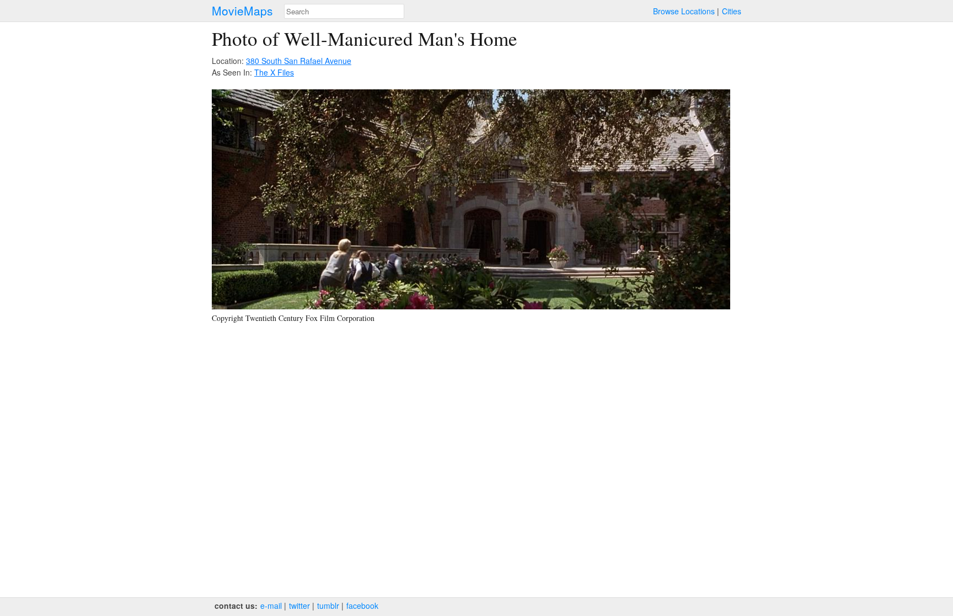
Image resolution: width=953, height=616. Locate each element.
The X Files (274, 72)
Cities (731, 11)
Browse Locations (684, 11)
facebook (362, 605)
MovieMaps (242, 11)
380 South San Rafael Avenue (298, 60)
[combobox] (344, 11)
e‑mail (271, 605)
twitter (299, 605)
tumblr (328, 605)
